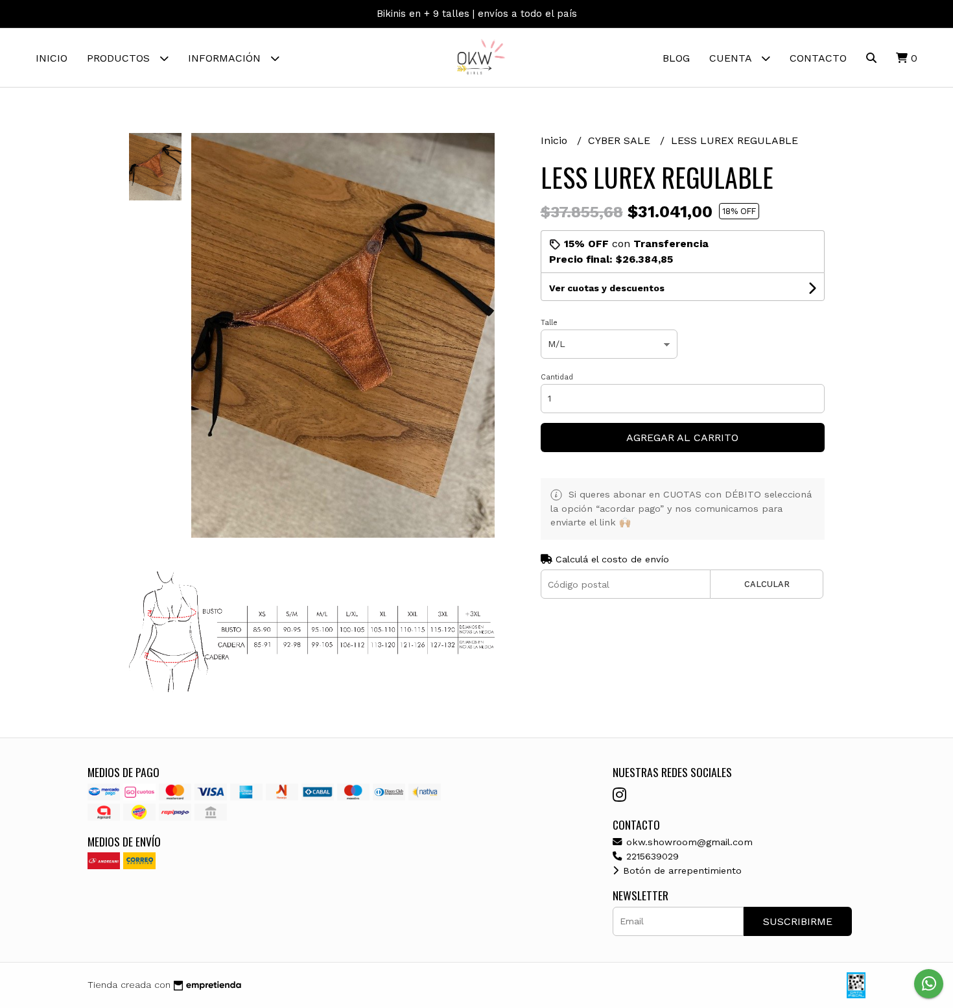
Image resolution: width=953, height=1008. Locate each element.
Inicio (51, 58)
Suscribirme (797, 921)
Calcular (767, 584)
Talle (549, 322)
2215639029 (651, 856)
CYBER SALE (620, 140)
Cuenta (732, 58)
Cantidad (557, 377)
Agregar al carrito (682, 437)
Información (226, 58)
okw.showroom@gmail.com (688, 842)
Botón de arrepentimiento (681, 870)
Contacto (818, 58)
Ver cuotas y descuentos (607, 288)
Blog (676, 58)
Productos (120, 58)
